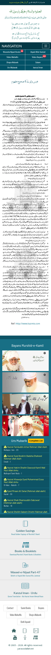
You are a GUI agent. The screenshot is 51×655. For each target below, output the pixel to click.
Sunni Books (26, 608)
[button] (25, 360)
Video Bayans (41, 57)
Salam (38, 62)
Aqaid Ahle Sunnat (37, 52)
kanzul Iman (38, 67)
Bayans (41, 608)
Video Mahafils (16, 615)
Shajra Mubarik (35, 615)
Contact (10, 608)
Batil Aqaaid (25, 622)
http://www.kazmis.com (27, 323)
